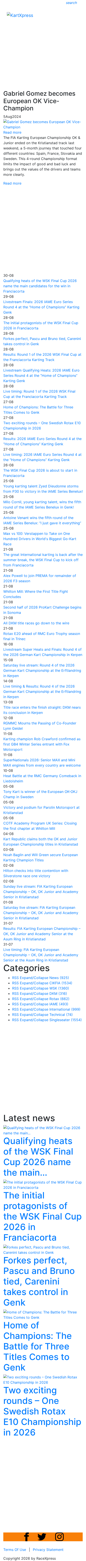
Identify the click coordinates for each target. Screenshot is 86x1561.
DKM (58, 993)
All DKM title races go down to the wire (36, 623)
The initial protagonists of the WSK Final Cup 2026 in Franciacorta (42, 1216)
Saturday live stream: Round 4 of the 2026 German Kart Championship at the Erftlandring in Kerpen (42, 670)
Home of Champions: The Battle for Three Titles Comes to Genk (37, 1346)
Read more (12, 183)
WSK (59, 988)
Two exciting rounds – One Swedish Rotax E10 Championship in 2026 (42, 1411)
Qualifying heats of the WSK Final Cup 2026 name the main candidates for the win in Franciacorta (40, 285)
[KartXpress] (20, 15)
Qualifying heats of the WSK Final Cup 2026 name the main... (38, 1156)
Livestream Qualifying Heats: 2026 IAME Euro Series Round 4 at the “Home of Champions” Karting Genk (41, 375)
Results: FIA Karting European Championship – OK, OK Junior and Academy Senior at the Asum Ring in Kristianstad (41, 933)
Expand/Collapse (34, 977)
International (64, 1009)
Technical (61, 1014)
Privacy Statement (48, 1549)
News (59, 977)
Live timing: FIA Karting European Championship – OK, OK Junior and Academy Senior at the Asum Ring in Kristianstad (40, 954)
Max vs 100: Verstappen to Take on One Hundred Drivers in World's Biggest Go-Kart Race (39, 538)
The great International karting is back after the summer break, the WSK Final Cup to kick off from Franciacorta (43, 559)
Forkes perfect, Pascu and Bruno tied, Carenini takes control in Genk (39, 1281)
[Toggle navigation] (76, 16)
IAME (58, 1004)
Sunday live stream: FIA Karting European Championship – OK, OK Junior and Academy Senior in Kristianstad (40, 891)
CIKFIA (60, 983)
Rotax (59, 999)
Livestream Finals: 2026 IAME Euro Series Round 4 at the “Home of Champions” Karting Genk (41, 307)
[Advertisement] (43, 43)
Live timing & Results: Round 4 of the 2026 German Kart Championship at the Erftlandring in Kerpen (42, 691)
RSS (15, 977)
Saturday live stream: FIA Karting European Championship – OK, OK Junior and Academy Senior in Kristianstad (40, 912)
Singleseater (65, 1020)
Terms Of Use (14, 1549)
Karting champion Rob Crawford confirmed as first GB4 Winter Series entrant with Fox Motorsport (41, 744)
